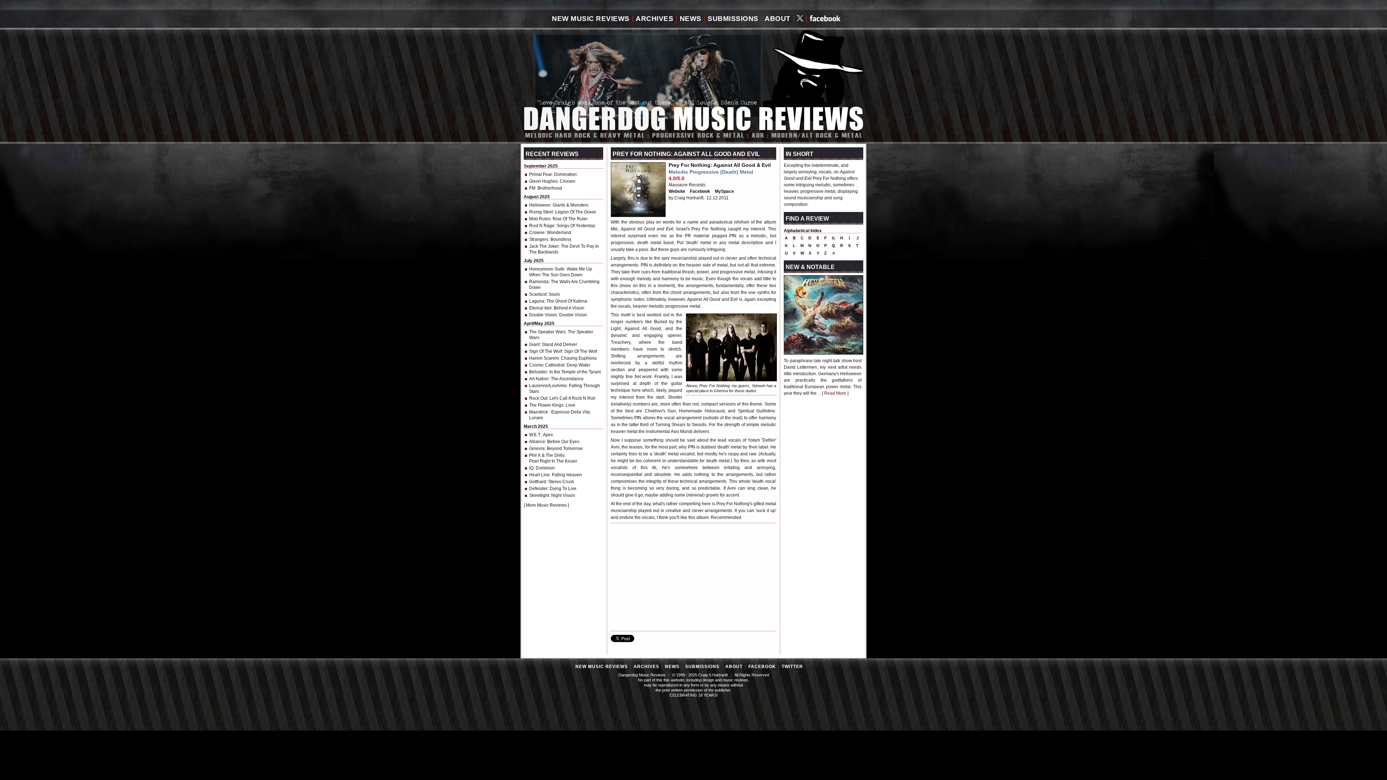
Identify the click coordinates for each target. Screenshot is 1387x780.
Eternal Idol (540, 308)
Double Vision (543, 314)
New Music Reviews (591, 18)
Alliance (537, 441)
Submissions (733, 18)
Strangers (538, 239)
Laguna (536, 301)
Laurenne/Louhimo (548, 385)
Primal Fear (540, 174)
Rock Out (538, 398)
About (778, 18)
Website (677, 191)
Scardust (537, 294)
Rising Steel (541, 211)
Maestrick (539, 412)
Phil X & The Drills (547, 455)
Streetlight (539, 495)
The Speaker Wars (547, 331)
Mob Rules (539, 218)
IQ (531, 468)
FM (532, 188)
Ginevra (537, 448)
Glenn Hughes (543, 181)
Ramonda (539, 281)
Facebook (700, 191)
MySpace (724, 191)
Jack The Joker (544, 246)
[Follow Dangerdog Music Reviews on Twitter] (800, 19)
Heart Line (539, 474)
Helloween (539, 205)
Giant (534, 344)
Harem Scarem (544, 358)
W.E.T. (535, 434)
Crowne (537, 232)
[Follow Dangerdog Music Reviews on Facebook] (825, 19)
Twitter (792, 666)
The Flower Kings (546, 405)
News (690, 18)
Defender (538, 488)
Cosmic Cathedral (547, 365)
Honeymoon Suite (547, 269)
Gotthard (537, 481)
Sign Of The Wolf (545, 351)
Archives (654, 18)
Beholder (538, 371)
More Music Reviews (546, 505)
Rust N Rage (541, 225)
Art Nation (539, 378)
